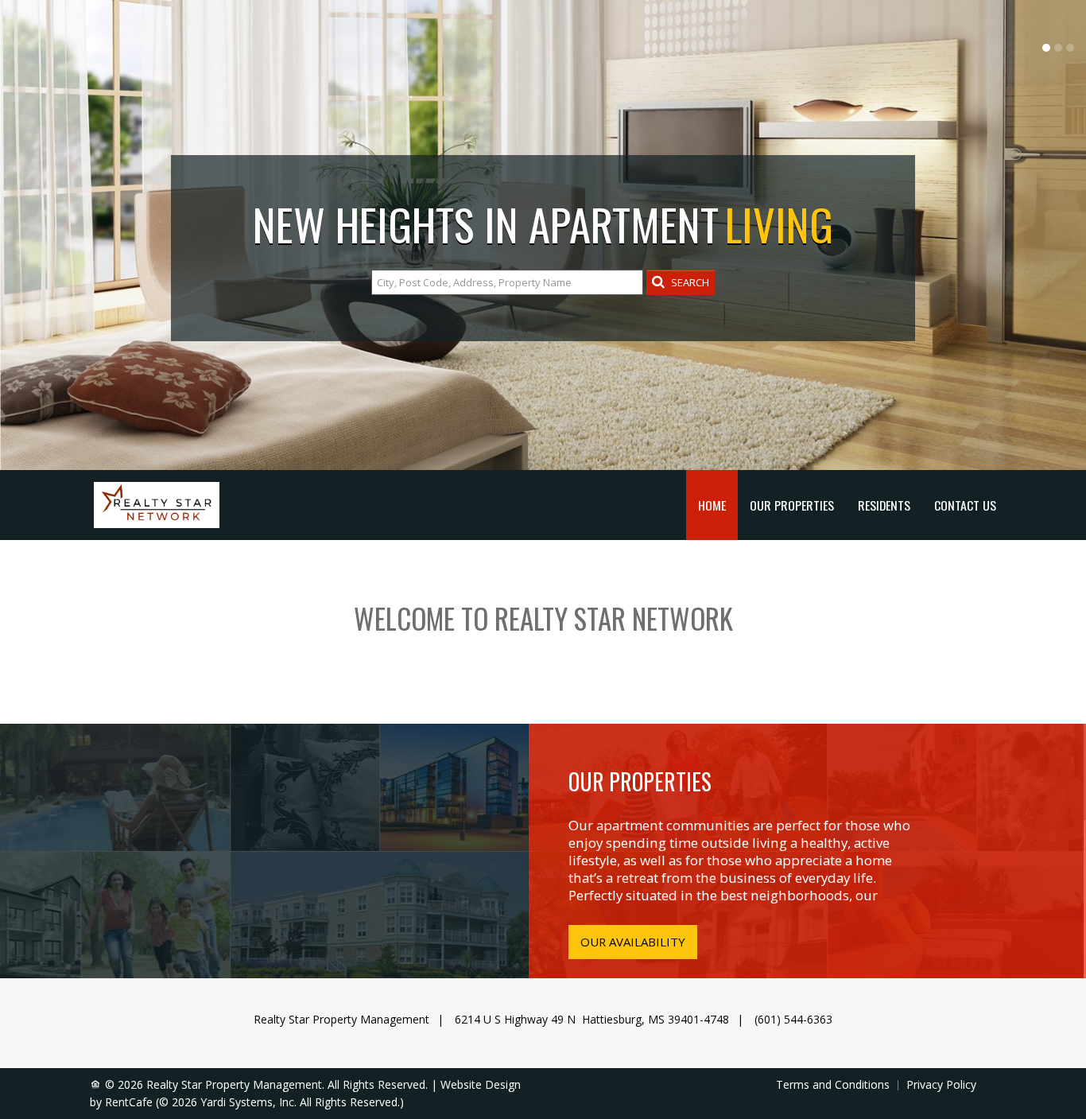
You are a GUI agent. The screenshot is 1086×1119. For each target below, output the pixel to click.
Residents (884, 505)
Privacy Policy (941, 1084)
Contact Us (965, 505)
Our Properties (792, 505)
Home (712, 505)
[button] (680, 282)
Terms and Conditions (833, 1084)
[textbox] (507, 282)
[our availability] (632, 942)
